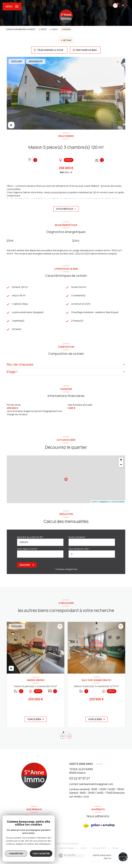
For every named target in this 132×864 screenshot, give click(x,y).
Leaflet (94, 501)
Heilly (55, 29)
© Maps (103, 501)
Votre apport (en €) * (27, 548)
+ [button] (121, 460)
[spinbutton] (92, 554)
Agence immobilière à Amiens (20, 29)
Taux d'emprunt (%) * (79, 548)
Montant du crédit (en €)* (30, 537)
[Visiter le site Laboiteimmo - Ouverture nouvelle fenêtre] (71, 855)
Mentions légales (67, 848)
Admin (83, 848)
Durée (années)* (77, 537)
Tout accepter (41, 853)
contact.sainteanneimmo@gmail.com (91, 784)
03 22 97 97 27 (79, 778)
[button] (69, 736)
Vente (44, 29)
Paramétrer (16, 853)
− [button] (121, 465)
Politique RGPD (99, 848)
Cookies (115, 848)
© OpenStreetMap (117, 501)
